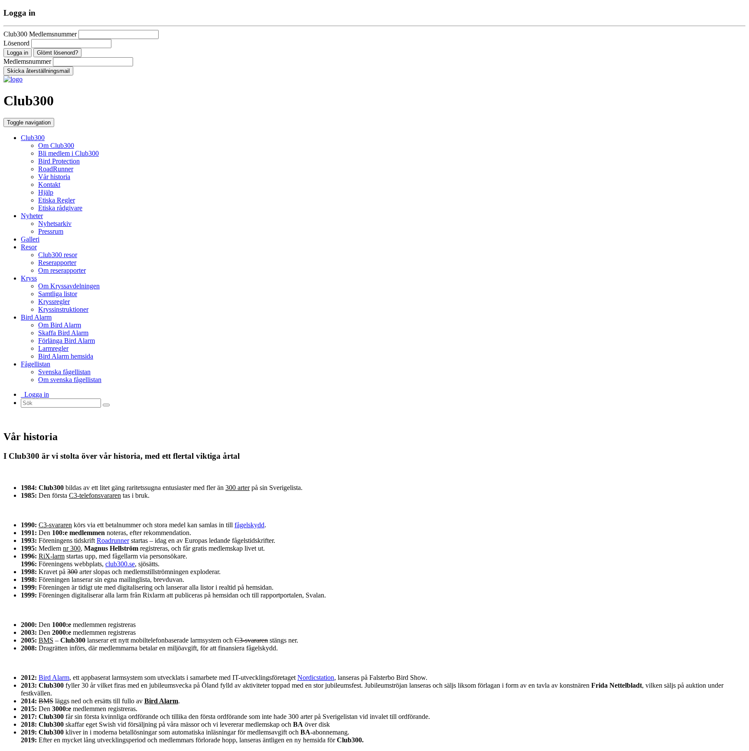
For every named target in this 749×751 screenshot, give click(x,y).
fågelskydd (249, 525)
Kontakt (49, 184)
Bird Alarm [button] (36, 317)
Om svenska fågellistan (69, 379)
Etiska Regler (56, 200)
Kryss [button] (29, 278)
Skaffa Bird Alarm (63, 332)
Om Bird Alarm (59, 325)
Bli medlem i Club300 (68, 153)
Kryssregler (54, 301)
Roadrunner (113, 540)
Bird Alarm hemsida (65, 356)
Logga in (35, 394)
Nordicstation (315, 677)
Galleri (30, 239)
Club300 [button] (33, 137)
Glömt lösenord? (57, 52)
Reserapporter (57, 262)
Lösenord (16, 43)
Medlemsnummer (27, 61)
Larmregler (53, 348)
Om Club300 (56, 145)
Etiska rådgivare (60, 208)
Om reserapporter (62, 270)
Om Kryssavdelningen (69, 286)
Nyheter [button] (32, 215)
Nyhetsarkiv (55, 223)
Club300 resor (57, 254)
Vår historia (54, 176)
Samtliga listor (57, 293)
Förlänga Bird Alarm (66, 340)
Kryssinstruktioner (63, 309)
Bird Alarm (54, 677)
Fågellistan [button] (35, 364)
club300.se (120, 564)
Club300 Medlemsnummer (40, 34)
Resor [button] (29, 247)
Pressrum (50, 231)
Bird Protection (59, 161)
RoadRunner (55, 169)
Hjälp (45, 192)
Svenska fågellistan (64, 372)
